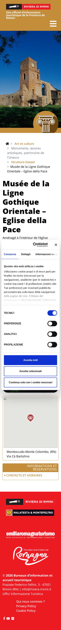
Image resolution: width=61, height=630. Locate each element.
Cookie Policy (25, 611)
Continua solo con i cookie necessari (30, 382)
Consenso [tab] (10, 254)
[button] (53, 24)
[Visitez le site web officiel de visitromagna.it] (30, 556)
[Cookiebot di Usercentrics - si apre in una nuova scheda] (35, 245)
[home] (7, 144)
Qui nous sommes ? (30, 601)
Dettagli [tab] (25, 254)
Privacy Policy (26, 606)
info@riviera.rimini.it (36, 589)
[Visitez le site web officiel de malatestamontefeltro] (30, 515)
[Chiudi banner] (56, 245)
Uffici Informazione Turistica (23, 594)
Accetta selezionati (30, 371)
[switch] (52, 323)
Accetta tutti (30, 360)
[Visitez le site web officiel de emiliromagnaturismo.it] (30, 535)
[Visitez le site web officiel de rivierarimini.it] (30, 500)
